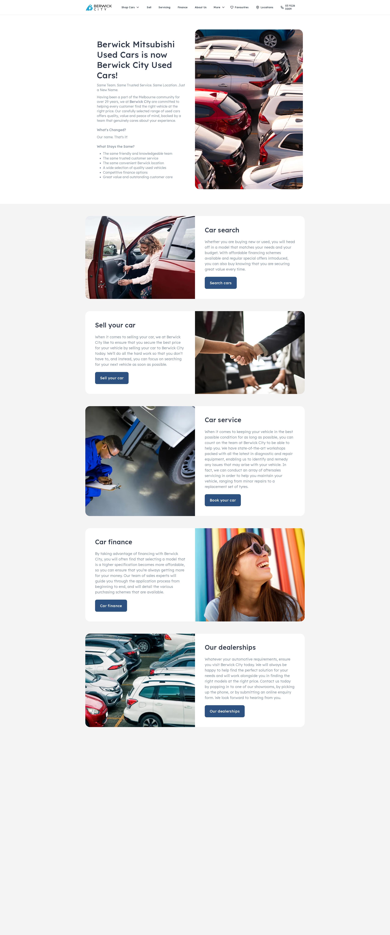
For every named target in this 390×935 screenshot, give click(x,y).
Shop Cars (128, 7)
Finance (183, 7)
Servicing (164, 7)
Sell (149, 7)
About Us (200, 7)
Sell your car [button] (112, 378)
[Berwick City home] (99, 7)
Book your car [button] (223, 500)
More (217, 7)
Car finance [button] (111, 605)
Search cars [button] (221, 283)
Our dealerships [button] (225, 711)
